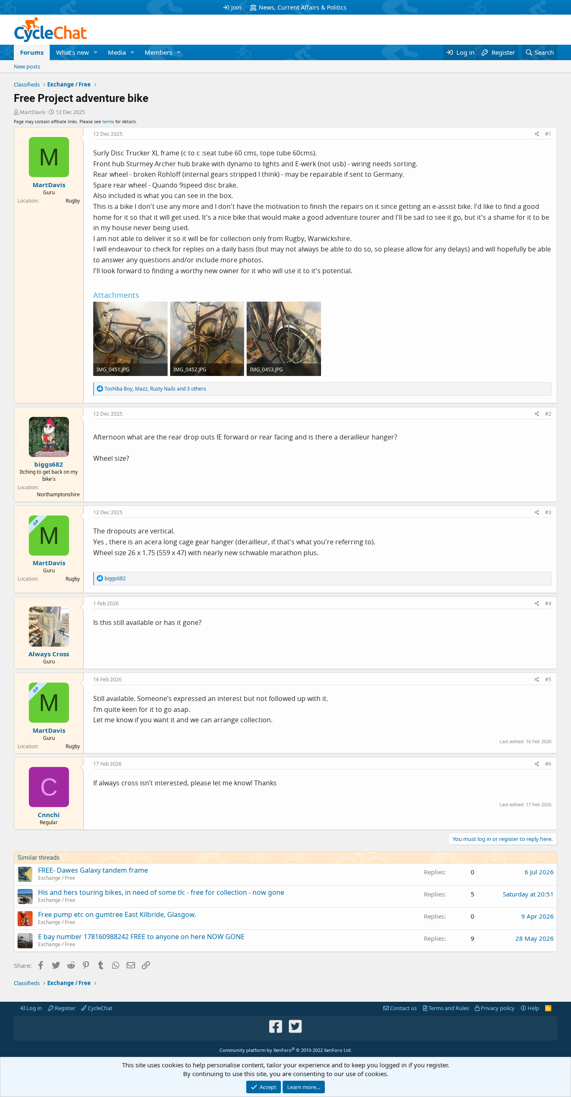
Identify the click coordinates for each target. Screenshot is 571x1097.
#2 (548, 413)
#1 (548, 133)
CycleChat (99, 1008)
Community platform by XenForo (285, 1050)
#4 (548, 603)
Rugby (73, 200)
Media (117, 52)
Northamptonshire (58, 494)
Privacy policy (497, 1008)
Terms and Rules (448, 1008)
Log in (33, 1008)
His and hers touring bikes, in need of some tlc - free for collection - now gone (161, 892)
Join (236, 7)
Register (64, 1008)
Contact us (403, 1008)
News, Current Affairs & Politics (303, 7)
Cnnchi (49, 814)
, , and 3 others (155, 388)
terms (108, 121)
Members (158, 52)
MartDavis (32, 112)
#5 (548, 679)
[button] (96, 52)
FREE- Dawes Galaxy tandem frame (93, 870)
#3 (548, 512)
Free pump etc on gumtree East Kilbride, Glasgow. (117, 914)
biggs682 (48, 464)
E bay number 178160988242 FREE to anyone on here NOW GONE (141, 936)
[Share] (537, 134)
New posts (27, 66)
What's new (72, 52)
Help (532, 1008)
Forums (31, 52)
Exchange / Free (56, 877)
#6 (548, 763)
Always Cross (48, 654)
